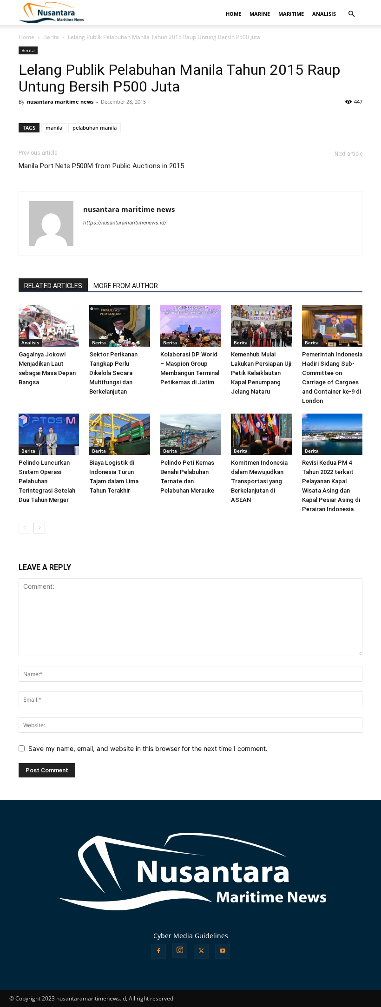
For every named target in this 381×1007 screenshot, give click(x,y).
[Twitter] (201, 951)
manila (54, 127)
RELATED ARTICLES (53, 286)
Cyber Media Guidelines (190, 935)
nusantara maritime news (60, 101)
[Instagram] (179, 950)
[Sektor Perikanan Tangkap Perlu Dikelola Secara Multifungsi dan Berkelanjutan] (119, 326)
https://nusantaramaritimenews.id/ (124, 222)
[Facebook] (158, 951)
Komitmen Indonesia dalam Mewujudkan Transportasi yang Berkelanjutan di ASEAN (259, 481)
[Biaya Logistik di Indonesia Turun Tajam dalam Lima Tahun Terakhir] (119, 434)
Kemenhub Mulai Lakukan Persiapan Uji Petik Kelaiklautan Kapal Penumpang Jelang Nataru (261, 373)
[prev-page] (24, 527)
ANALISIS (324, 13)
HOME (233, 13)
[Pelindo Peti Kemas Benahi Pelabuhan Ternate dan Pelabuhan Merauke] (190, 434)
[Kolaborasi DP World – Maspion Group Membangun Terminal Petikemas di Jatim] (190, 326)
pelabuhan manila (94, 127)
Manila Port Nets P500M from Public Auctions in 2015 (101, 166)
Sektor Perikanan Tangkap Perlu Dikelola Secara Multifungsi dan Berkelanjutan (113, 373)
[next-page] (39, 527)
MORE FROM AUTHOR (125, 286)
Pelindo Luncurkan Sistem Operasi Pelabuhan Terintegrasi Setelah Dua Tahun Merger (47, 481)
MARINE (260, 13)
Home (26, 37)
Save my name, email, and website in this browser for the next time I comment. (148, 748)
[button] (351, 14)
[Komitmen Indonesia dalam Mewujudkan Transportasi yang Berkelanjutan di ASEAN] (261, 434)
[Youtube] (222, 951)
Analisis (30, 342)
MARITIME (291, 13)
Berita (51, 37)
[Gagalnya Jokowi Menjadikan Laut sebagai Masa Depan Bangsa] (49, 326)
